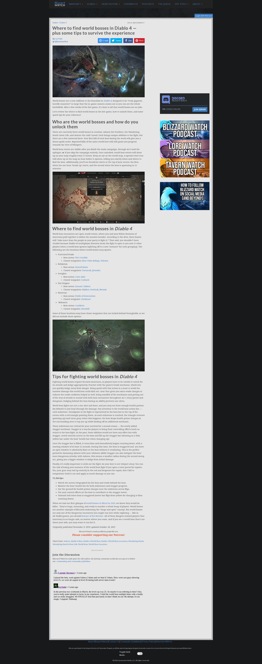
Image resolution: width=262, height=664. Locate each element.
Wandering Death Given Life (65, 544)
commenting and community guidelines (73, 561)
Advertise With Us (164, 641)
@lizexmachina (61, 41)
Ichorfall (85, 309)
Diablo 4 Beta (76, 541)
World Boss (83, 544)
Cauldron (79, 305)
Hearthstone (110, 4)
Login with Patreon (203, 16)
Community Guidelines (130, 641)
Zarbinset (86, 299)
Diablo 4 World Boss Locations (114, 541)
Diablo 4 (63, 23)
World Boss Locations (97, 544)
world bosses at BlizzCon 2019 (100, 503)
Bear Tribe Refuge (91, 261)
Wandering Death (135, 541)
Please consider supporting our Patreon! (98, 534)
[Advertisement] (185, 38)
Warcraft (75, 4)
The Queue (164, 4)
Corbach (85, 280)
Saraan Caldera (82, 286)
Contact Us (114, 641)
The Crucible (81, 257)
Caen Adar (80, 277)
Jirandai (96, 270)
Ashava (67, 541)
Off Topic (181, 4)
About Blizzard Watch (97, 641)
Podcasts (148, 4)
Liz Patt (58, 39)
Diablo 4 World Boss (91, 541)
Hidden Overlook (90, 289)
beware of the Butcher (92, 516)
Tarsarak (86, 270)
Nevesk (103, 289)
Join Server (200, 109)
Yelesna (104, 261)
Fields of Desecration (85, 296)
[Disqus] (99, 602)
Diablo (91, 4)
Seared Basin (81, 267)
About (197, 4)
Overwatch (131, 4)
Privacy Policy (148, 641)
